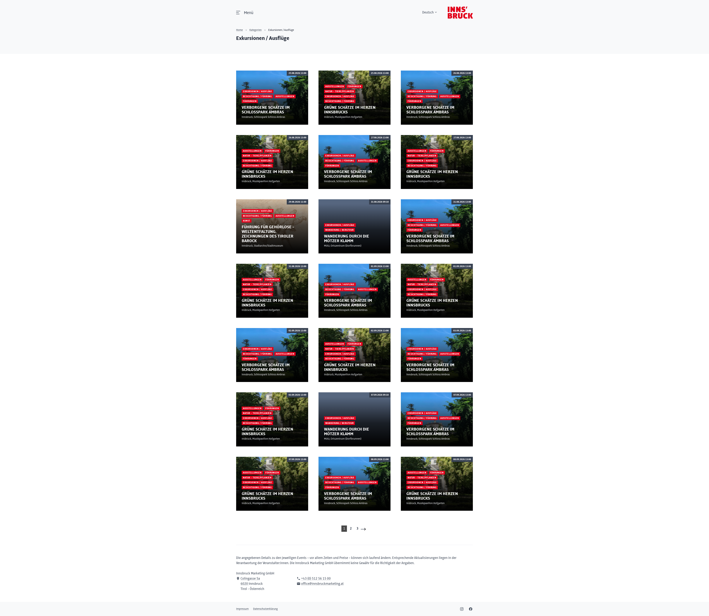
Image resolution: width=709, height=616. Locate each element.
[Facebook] (470, 609)
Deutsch (428, 12)
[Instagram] (462, 609)
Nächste (364, 529)
